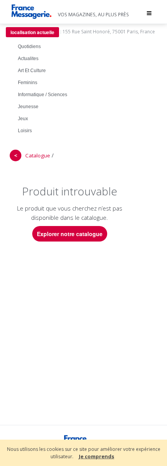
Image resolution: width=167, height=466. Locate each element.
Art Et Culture (32, 70)
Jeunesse (28, 106)
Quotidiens (29, 46)
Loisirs (25, 130)
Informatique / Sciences (42, 94)
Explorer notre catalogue (70, 234)
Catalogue (37, 155)
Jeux (23, 118)
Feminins (27, 82)
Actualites (28, 58)
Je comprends (96, 456)
